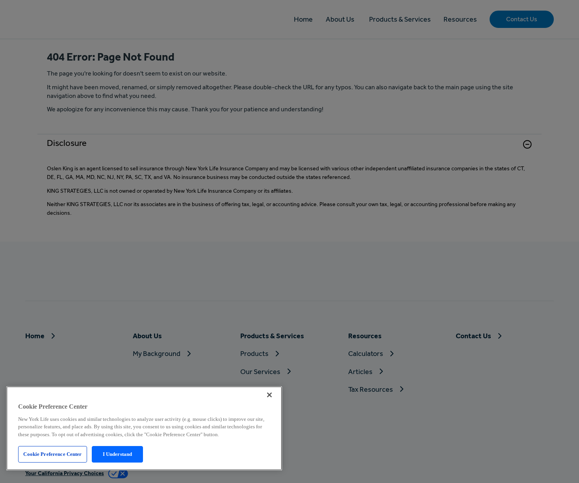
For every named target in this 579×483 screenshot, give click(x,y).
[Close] (269, 395)
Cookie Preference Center (52, 454)
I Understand (117, 454)
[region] (144, 428)
